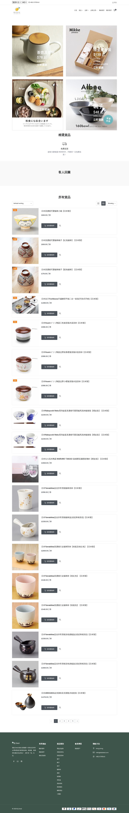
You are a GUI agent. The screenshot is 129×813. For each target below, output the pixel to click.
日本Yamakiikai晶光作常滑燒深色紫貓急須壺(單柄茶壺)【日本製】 (69, 634)
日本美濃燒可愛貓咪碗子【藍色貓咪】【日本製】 (62, 269)
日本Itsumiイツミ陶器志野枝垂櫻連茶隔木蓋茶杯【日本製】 (66, 352)
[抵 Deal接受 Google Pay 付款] (89, 809)
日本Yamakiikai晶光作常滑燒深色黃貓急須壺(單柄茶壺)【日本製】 (69, 664)
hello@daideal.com (102, 753)
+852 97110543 (34, 2)
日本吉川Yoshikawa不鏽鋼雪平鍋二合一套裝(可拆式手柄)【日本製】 (70, 299)
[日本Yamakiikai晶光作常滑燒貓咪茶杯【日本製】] (25, 498)
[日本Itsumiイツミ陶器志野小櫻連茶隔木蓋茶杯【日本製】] (25, 391)
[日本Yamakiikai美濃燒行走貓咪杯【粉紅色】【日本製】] (25, 586)
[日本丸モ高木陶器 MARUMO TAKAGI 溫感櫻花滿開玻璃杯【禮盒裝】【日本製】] (25, 469)
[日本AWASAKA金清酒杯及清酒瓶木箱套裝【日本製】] (25, 702)
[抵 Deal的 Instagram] (21, 761)
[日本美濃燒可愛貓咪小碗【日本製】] (25, 221)
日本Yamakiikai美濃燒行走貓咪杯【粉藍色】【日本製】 (64, 605)
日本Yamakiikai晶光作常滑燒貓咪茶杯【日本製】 (62, 488)
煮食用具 (59, 783)
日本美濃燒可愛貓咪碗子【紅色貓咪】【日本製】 (62, 240)
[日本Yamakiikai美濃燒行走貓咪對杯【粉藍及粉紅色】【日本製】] (25, 557)
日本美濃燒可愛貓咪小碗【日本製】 (56, 211)
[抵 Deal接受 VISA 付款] (99, 809)
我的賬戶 (77, 748)
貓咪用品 (59, 790)
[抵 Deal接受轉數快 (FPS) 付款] (69, 809)
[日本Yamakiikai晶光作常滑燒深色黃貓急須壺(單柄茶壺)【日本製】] (25, 674)
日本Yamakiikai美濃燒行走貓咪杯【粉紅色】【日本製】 (64, 576)
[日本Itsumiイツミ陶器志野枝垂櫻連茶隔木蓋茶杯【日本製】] (25, 362)
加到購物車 (50, 226)
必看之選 (93, 10)
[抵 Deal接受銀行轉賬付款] (64, 809)
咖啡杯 (59, 769)
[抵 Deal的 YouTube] (17, 761)
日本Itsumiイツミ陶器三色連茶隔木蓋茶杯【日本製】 (63, 323)
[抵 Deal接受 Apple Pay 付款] (84, 809)
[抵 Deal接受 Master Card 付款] (104, 809)
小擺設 (59, 794)
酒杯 (58, 773)
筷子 (58, 766)
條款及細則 (42, 755)
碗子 (58, 762)
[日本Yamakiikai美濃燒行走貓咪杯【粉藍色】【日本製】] (25, 615)
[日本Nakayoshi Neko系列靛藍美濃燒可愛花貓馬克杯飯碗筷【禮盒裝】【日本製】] (25, 440)
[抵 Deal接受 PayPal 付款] (74, 809)
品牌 (86, 10)
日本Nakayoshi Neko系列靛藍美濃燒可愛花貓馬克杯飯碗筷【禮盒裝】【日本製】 (75, 435)
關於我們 (109, 10)
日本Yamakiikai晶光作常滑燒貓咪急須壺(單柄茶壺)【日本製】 (67, 517)
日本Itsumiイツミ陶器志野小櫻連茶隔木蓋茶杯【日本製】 (65, 381)
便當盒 (59, 780)
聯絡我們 (101, 10)
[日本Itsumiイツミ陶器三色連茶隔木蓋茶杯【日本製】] (25, 333)
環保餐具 (59, 787)
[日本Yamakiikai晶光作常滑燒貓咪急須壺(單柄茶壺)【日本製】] (25, 527)
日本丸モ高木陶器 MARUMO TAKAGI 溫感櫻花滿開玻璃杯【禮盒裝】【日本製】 (75, 459)
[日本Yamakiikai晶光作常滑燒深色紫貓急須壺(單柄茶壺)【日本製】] (25, 645)
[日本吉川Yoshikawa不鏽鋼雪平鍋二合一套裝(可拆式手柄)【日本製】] (25, 304)
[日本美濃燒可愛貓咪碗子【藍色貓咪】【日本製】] (25, 280)
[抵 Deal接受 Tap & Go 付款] (94, 809)
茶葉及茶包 (60, 752)
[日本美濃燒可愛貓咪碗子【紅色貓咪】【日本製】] (25, 250)
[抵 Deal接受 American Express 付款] (109, 809)
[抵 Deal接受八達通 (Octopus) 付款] (79, 809)
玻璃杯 (59, 776)
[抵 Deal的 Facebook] (13, 761)
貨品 (80, 10)
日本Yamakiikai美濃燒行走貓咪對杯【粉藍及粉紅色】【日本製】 (68, 547)
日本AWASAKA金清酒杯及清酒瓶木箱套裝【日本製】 (63, 693)
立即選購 (42, 65)
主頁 (75, 10)
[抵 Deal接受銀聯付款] (114, 809)
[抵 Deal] (17, 10)
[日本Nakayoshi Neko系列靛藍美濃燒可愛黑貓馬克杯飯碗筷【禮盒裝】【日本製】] (25, 416)
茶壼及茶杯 (60, 755)
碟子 (58, 759)
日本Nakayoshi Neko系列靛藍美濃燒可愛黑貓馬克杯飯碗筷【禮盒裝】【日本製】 (75, 411)
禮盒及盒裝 (60, 748)
